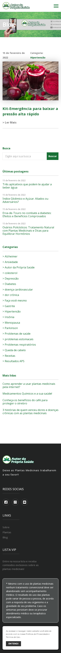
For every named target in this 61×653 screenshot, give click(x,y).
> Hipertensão (12, 311)
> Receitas (9, 356)
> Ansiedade (10, 262)
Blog (5, 537)
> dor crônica (11, 295)
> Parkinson (10, 328)
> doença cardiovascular (18, 289)
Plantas (7, 532)
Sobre (6, 527)
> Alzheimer (10, 256)
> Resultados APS (13, 361)
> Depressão (11, 278)
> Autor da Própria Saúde (19, 267)
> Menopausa (11, 322)
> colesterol (10, 273)
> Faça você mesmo (15, 300)
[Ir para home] (16, 6)
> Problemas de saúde (16, 333)
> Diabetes (9, 284)
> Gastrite (9, 306)
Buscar (52, 156)
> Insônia (8, 317)
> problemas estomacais (18, 339)
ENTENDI (13, 643)
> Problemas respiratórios (19, 344)
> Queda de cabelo (14, 350)
